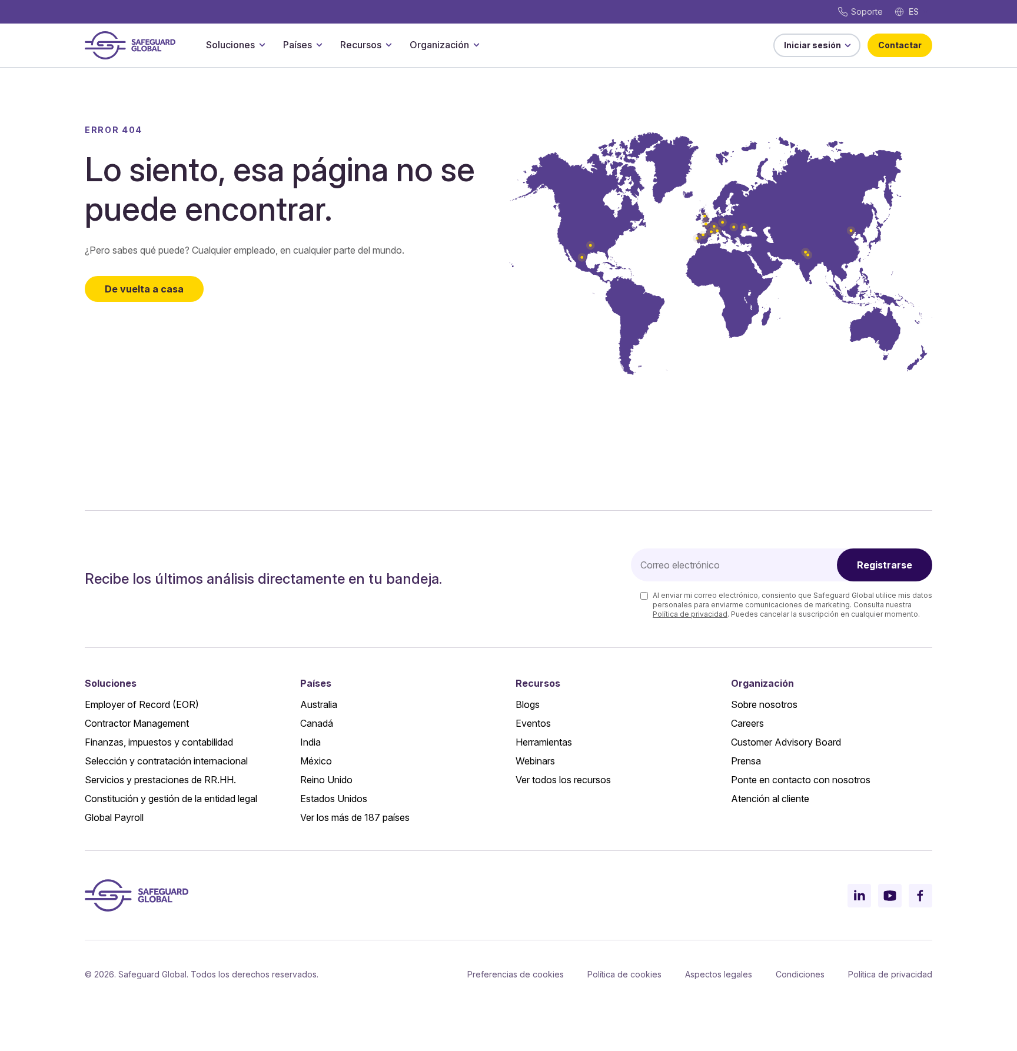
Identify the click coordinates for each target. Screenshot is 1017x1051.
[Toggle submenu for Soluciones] (262, 45)
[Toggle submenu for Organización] (476, 45)
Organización (439, 45)
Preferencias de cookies (515, 974)
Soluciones (230, 45)
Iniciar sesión (812, 45)
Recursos (360, 45)
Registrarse (884, 565)
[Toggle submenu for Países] (319, 45)
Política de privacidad (690, 614)
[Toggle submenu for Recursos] (388, 45)
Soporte (867, 11)
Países (297, 45)
